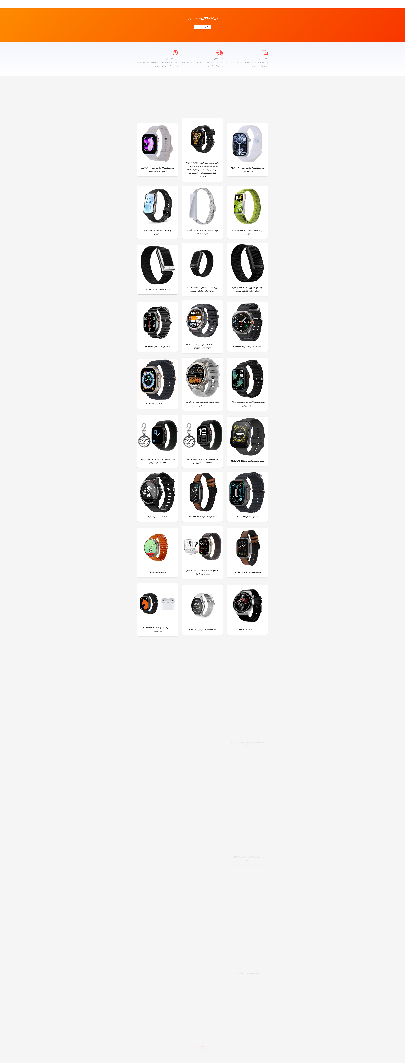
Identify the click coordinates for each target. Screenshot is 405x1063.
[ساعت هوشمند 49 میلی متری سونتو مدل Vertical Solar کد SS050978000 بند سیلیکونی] (157, 929)
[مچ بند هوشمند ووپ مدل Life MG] (157, 246)
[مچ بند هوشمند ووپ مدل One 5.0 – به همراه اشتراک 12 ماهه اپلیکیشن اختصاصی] (247, 245)
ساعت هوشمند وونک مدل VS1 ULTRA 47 (247, 347)
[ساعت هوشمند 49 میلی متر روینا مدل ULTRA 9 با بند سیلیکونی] (157, 642)
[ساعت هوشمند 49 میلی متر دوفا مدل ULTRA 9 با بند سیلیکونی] (247, 700)
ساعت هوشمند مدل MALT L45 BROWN (202, 517)
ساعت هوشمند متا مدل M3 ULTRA (157, 347)
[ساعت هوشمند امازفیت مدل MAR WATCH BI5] (247, 418)
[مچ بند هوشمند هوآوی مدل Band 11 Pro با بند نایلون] (247, 187)
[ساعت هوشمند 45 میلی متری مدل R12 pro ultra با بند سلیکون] (202, 814)
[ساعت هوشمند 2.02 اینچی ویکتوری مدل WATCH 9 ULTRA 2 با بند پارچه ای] (157, 416)
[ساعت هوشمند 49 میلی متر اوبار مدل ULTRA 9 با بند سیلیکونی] (202, 757)
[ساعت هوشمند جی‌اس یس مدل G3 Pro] (202, 587)
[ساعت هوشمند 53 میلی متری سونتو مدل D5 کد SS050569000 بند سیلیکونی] (202, 929)
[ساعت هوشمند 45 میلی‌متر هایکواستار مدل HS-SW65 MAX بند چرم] (157, 757)
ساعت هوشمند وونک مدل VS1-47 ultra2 (202, 744)
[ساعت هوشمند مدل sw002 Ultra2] (247, 930)
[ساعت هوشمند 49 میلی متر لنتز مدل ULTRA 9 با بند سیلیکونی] (247, 642)
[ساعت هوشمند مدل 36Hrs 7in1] (157, 361)
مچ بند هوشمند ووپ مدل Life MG (157, 289)
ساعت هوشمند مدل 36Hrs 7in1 (157, 404)
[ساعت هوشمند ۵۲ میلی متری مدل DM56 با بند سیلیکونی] (202, 359)
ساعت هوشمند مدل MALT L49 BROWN (247, 572)
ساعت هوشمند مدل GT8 (247, 629)
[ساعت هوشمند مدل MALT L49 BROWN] (247, 529)
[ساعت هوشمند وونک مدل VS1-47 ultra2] (202, 701)
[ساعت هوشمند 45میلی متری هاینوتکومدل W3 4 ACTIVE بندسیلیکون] (157, 1052)
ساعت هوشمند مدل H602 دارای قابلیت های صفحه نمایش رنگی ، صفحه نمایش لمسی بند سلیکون (202, 1032)
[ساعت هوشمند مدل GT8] (247, 587)
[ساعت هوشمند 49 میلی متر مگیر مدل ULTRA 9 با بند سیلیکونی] (247, 757)
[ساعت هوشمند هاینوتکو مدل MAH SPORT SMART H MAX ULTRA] (247, 987)
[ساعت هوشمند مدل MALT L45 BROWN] (202, 474)
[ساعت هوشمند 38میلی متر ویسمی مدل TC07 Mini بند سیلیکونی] (202, 1052)
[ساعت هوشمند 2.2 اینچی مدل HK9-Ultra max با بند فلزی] (247, 871)
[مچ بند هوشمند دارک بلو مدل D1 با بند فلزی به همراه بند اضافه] (202, 187)
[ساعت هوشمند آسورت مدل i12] (157, 474)
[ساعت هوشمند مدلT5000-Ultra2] (247, 474)
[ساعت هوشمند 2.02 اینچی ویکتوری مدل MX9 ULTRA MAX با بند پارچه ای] (202, 416)
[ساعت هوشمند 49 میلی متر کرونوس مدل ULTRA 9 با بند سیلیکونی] (247, 359)
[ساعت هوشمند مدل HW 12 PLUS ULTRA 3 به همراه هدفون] (157, 585)
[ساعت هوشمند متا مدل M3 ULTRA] (157, 304)
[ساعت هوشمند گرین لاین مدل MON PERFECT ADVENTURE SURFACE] (202, 302)
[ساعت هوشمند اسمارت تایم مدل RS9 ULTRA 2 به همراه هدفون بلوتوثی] (202, 528)
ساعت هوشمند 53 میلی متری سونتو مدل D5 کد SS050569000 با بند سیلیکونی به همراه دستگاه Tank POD (157, 1032)
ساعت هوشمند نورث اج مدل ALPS (202, 916)
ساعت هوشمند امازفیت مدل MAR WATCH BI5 (247, 461)
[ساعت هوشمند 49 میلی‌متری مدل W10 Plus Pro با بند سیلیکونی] (247, 125)
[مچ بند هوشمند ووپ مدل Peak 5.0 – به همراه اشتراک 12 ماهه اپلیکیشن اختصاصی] (202, 245)
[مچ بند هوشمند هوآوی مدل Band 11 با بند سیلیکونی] (157, 187)
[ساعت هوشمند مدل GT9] (157, 529)
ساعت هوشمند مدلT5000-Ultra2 (247, 517)
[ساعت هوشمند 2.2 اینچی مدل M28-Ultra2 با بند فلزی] (247, 814)
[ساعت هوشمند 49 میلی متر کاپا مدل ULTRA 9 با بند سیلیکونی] (157, 700)
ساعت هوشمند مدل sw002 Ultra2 (247, 973)
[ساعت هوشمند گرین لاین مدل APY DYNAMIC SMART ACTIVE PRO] (157, 814)
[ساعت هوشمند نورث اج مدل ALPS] (202, 873)
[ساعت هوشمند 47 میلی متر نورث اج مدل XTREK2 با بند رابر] (202, 642)
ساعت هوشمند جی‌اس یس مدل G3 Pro (202, 629)
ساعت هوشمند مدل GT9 (157, 572)
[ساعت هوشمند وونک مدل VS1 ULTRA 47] (247, 304)
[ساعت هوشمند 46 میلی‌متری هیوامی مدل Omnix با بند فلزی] (157, 871)
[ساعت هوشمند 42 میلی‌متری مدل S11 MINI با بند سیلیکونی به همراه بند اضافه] (157, 125)
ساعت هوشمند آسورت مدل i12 (157, 517)
